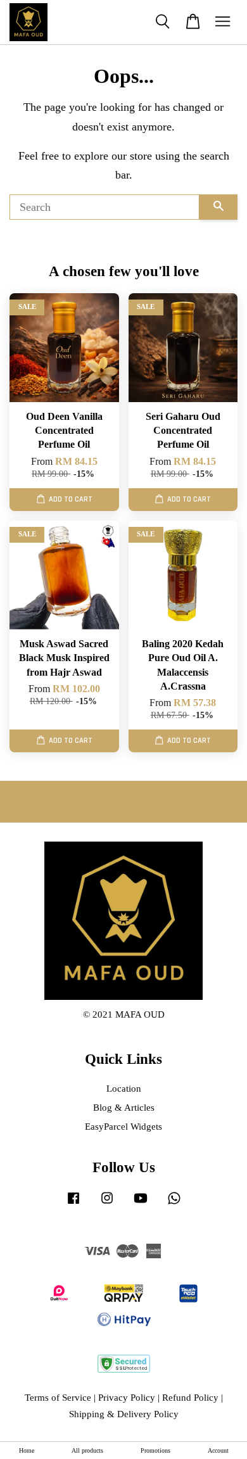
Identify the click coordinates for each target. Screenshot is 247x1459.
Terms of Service (58, 1397)
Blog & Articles (124, 1107)
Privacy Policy (126, 1397)
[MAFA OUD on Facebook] (73, 1203)
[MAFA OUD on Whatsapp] (174, 1203)
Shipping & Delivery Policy (124, 1413)
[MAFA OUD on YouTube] (140, 1203)
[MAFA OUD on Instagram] (107, 1203)
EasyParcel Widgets (123, 1126)
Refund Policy (190, 1397)
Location (123, 1088)
